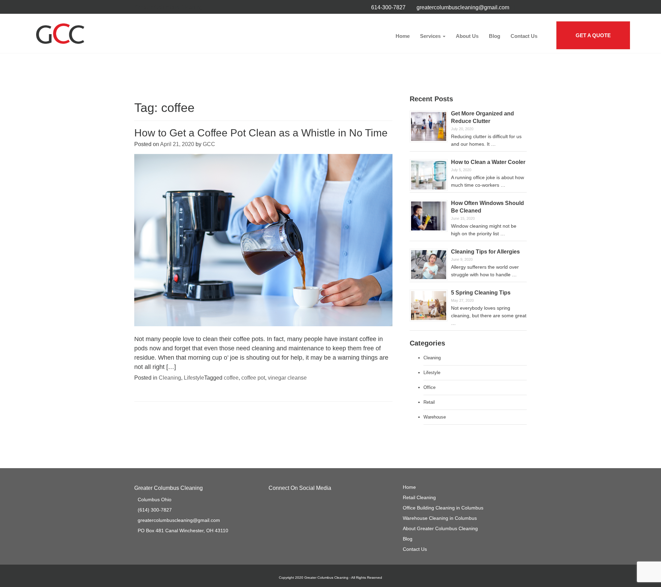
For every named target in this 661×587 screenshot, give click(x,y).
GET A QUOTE (593, 35)
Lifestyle (194, 378)
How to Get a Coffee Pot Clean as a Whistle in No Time (261, 132)
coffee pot (253, 378)
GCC (209, 144)
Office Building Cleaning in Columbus (443, 508)
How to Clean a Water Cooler (488, 162)
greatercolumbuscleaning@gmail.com (463, 7)
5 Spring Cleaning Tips (481, 293)
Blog (494, 36)
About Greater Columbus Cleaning (440, 528)
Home (403, 36)
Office (429, 387)
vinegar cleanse (287, 378)
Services (431, 36)
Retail (429, 402)
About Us (467, 36)
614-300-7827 (388, 7)
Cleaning (170, 378)
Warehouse (434, 417)
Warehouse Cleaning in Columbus (440, 518)
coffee (231, 378)
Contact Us (524, 36)
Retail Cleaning (419, 497)
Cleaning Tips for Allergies (485, 252)
